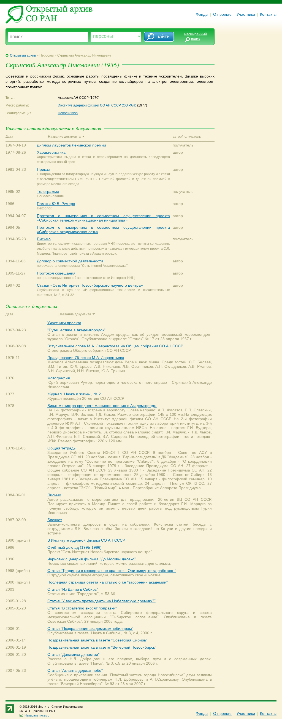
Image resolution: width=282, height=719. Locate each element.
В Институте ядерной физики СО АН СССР (86, 540)
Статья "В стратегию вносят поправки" (82, 608)
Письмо (44, 239)
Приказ (43, 169)
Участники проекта (64, 323)
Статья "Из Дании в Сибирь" (72, 589)
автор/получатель (187, 137)
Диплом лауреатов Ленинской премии (71, 145)
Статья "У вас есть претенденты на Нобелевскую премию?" (101, 601)
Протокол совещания (56, 273)
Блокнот (54, 520)
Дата (9, 137)
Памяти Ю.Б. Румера (56, 203)
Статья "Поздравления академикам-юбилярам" (90, 628)
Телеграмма (48, 191)
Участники (246, 14)
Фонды (202, 14)
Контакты (268, 14)
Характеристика (51, 152)
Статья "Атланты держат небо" (75, 670)
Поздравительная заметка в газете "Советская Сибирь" (97, 640)
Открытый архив (23, 55)
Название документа (64, 137)
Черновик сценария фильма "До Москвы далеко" (91, 559)
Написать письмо (37, 715)
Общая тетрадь (61, 448)
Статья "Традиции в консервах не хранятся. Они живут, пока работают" (111, 570)
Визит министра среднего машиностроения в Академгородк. (102, 405)
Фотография (58, 378)
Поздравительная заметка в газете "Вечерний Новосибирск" (101, 647)
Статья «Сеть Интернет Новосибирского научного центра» (90, 285)
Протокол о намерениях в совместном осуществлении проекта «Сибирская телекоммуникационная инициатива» (103, 218)
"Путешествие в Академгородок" (76, 330)
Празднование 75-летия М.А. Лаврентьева (85, 357)
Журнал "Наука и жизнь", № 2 (74, 394)
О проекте (222, 14)
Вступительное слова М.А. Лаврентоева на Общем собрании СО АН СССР (115, 346)
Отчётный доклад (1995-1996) (74, 547)
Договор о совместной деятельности (70, 261)
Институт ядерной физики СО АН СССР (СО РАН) (97, 105)
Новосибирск (68, 113)
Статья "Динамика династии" (73, 654)
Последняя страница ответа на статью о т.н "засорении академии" (107, 582)
